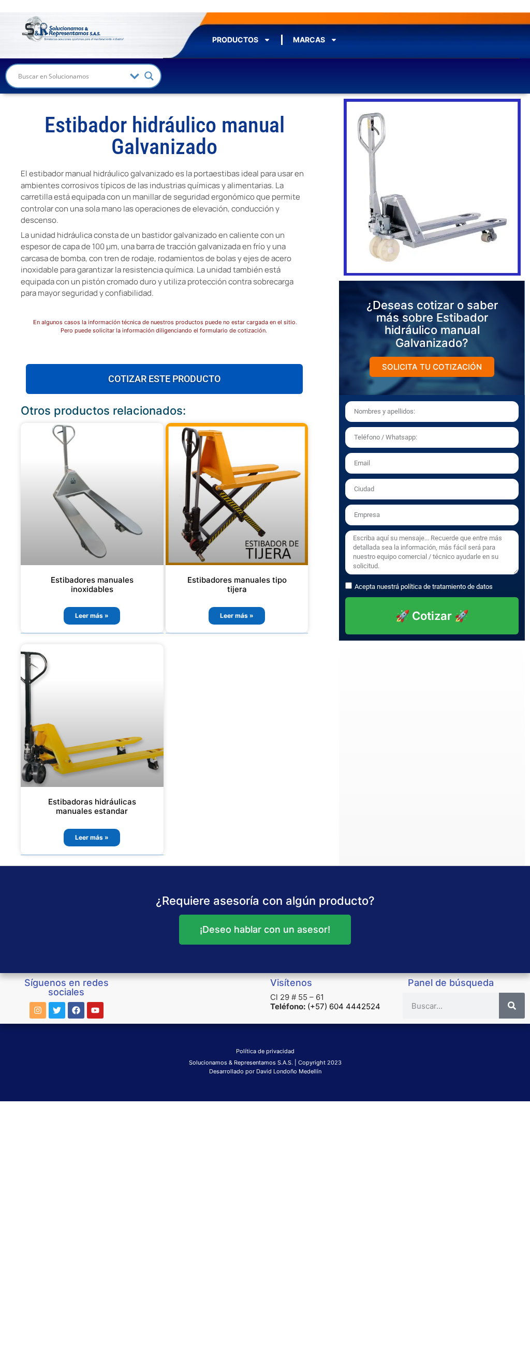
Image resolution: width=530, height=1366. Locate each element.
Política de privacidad (265, 1051)
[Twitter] (57, 1010)
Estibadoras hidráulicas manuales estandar (92, 806)
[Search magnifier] (149, 76)
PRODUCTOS (235, 39)
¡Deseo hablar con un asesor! (265, 929)
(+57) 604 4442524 (343, 1006)
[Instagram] (38, 1010)
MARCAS (309, 39)
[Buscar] (512, 1006)
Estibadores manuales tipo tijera (237, 584)
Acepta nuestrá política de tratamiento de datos (424, 586)
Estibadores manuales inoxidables (92, 584)
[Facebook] (76, 1010)
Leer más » (92, 615)
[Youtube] (95, 1010)
